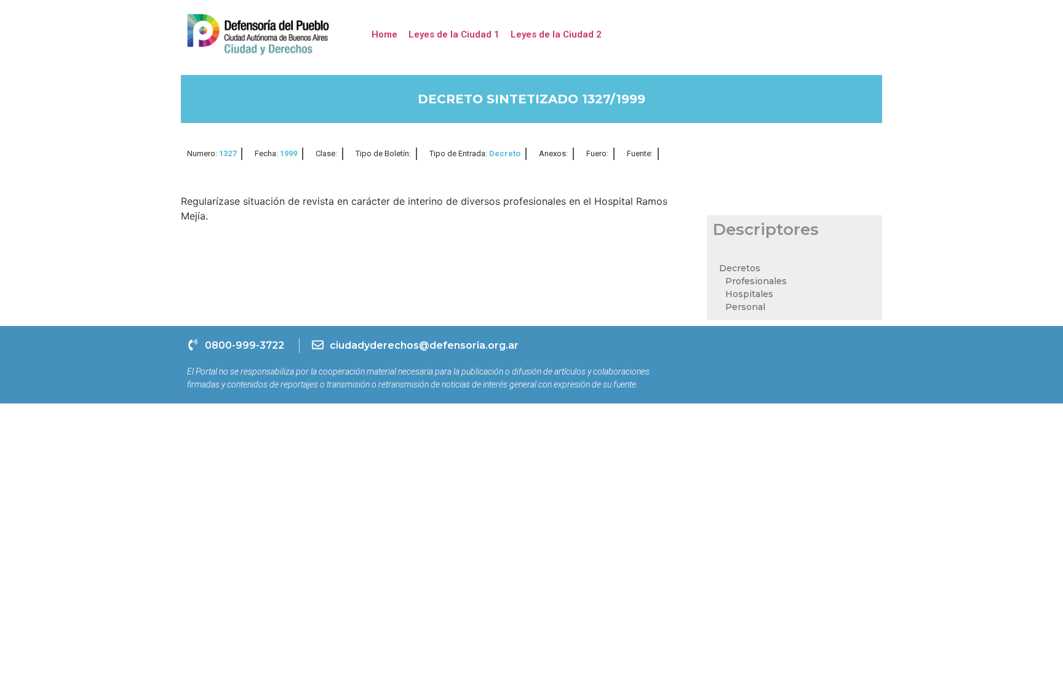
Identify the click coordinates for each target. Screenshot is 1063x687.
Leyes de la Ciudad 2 (556, 34)
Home (384, 34)
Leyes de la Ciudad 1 (454, 34)
